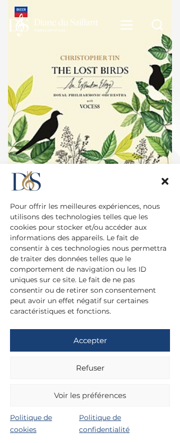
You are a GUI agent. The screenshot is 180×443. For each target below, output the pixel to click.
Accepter (90, 340)
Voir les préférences (90, 395)
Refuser (90, 368)
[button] (165, 181)
